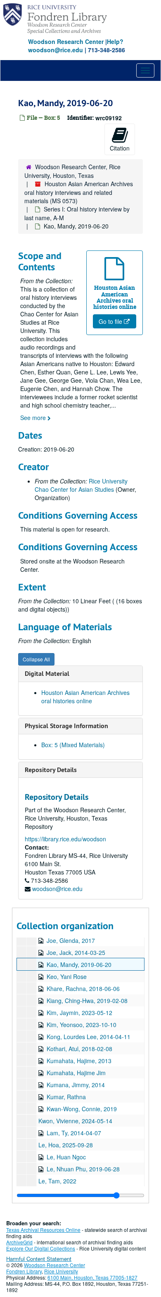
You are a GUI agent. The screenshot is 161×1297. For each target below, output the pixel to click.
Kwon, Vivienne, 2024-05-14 (75, 1121)
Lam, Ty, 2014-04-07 (74, 1133)
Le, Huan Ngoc (66, 1157)
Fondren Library (24, 1271)
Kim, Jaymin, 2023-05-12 (79, 1012)
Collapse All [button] (36, 659)
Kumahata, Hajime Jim (76, 1073)
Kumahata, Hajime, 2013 (79, 1061)
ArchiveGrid (19, 1242)
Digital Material (47, 673)
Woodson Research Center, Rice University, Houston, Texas (72, 171)
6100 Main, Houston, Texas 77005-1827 (92, 1277)
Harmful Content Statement (38, 1259)
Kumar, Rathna (66, 1097)
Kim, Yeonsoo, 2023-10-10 (81, 1024)
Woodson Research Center (66, 41)
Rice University (61, 1271)
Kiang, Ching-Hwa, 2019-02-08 (87, 1000)
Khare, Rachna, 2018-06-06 (83, 988)
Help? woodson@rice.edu (75, 45)
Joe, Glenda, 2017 (71, 940)
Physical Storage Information (66, 725)
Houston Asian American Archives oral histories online (85, 696)
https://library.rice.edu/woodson (65, 839)
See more (33, 417)
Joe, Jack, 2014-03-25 (76, 952)
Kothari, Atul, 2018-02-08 (79, 1048)
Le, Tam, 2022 (57, 1181)
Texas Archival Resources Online (43, 1229)
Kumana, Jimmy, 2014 (76, 1085)
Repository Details (51, 769)
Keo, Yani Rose (67, 976)
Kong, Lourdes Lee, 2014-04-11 (88, 1036)
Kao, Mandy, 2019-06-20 (79, 964)
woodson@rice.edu (57, 888)
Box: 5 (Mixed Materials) (73, 745)
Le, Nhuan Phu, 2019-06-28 (83, 1169)
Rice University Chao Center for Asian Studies (81, 485)
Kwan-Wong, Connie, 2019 (82, 1109)
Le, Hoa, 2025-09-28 (65, 1145)
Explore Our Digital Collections (40, 1248)
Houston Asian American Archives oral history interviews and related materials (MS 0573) (78, 192)
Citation (120, 148)
